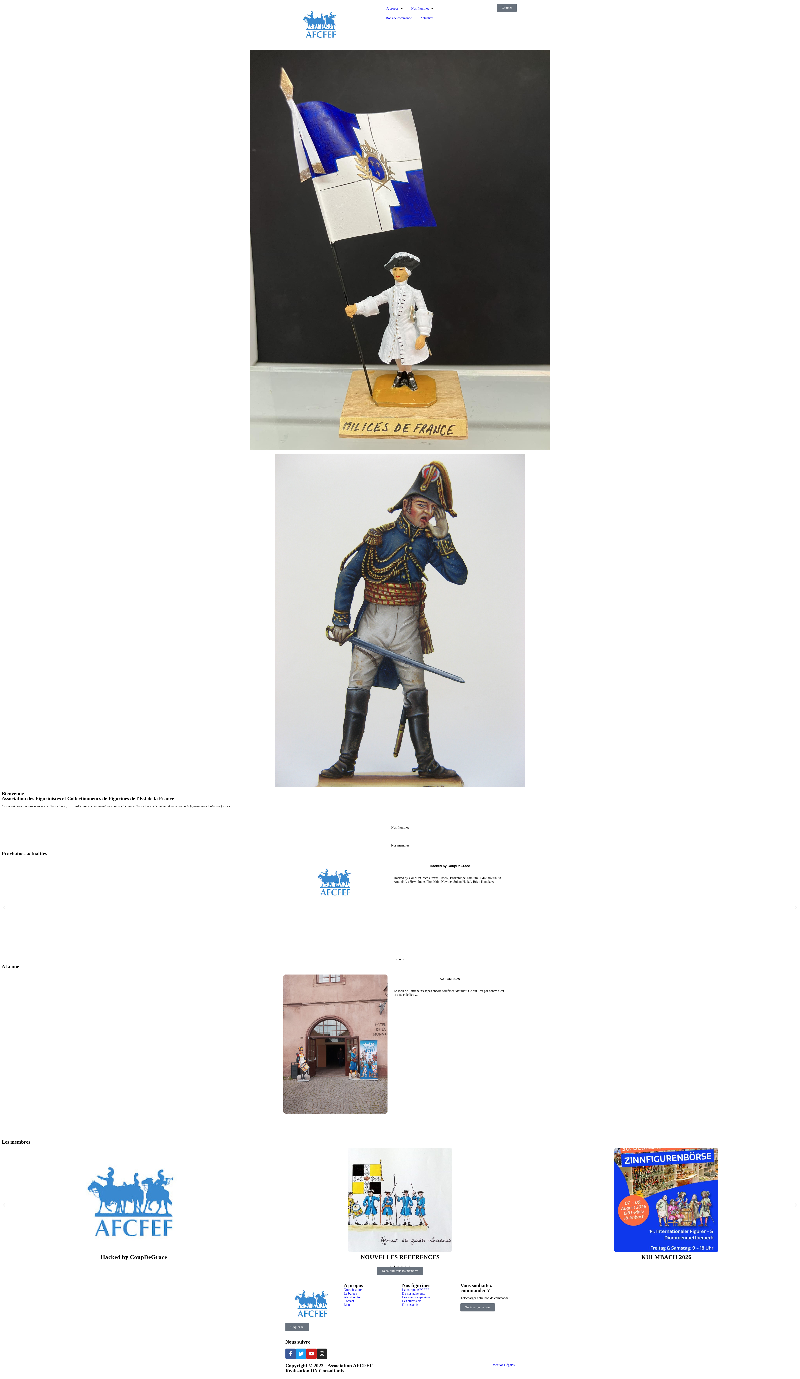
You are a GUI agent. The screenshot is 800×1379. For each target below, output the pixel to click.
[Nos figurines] (400, 820)
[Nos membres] (400, 838)
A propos (392, 8)
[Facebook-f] (290, 1354)
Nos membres (400, 845)
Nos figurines (420, 8)
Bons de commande (399, 18)
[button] (4, 907)
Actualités (426, 18)
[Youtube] (311, 1354)
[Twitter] (301, 1354)
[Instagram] (322, 1354)
